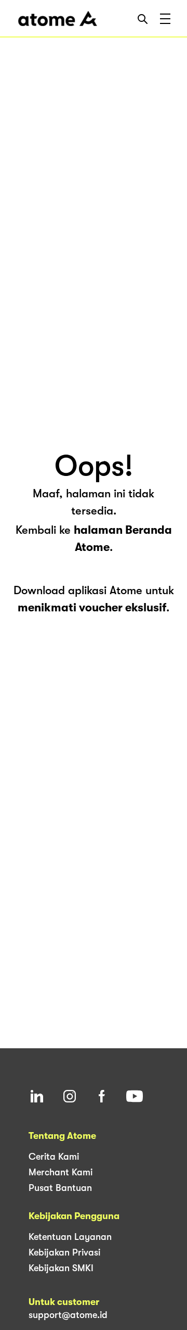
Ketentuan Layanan (70, 1237)
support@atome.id (68, 1315)
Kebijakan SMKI (61, 1268)
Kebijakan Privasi (64, 1252)
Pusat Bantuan (60, 1188)
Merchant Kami (60, 1172)
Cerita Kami (54, 1156)
